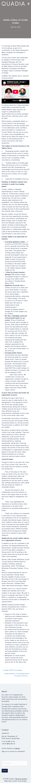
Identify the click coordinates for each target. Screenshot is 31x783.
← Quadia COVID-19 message (12, 670)
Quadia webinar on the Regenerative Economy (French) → (16, 675)
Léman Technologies (20, 781)
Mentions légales (21, 779)
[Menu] (28, 4)
